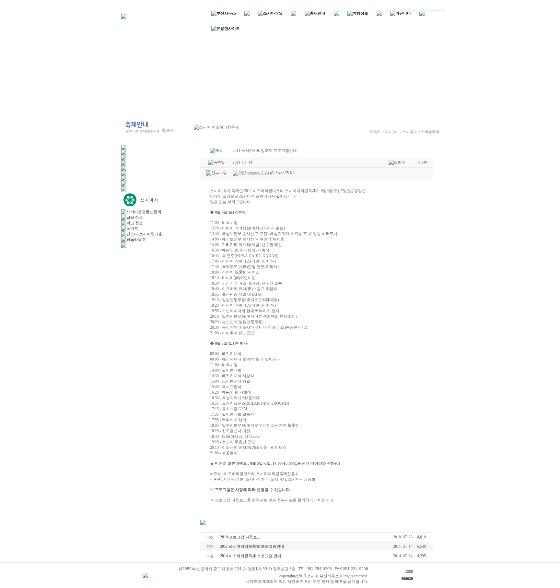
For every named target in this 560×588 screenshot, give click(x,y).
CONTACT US (414, 10)
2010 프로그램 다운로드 (240, 537)
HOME (392, 10)
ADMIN (437, 10)
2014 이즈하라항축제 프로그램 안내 (250, 556)
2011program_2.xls (254, 173)
